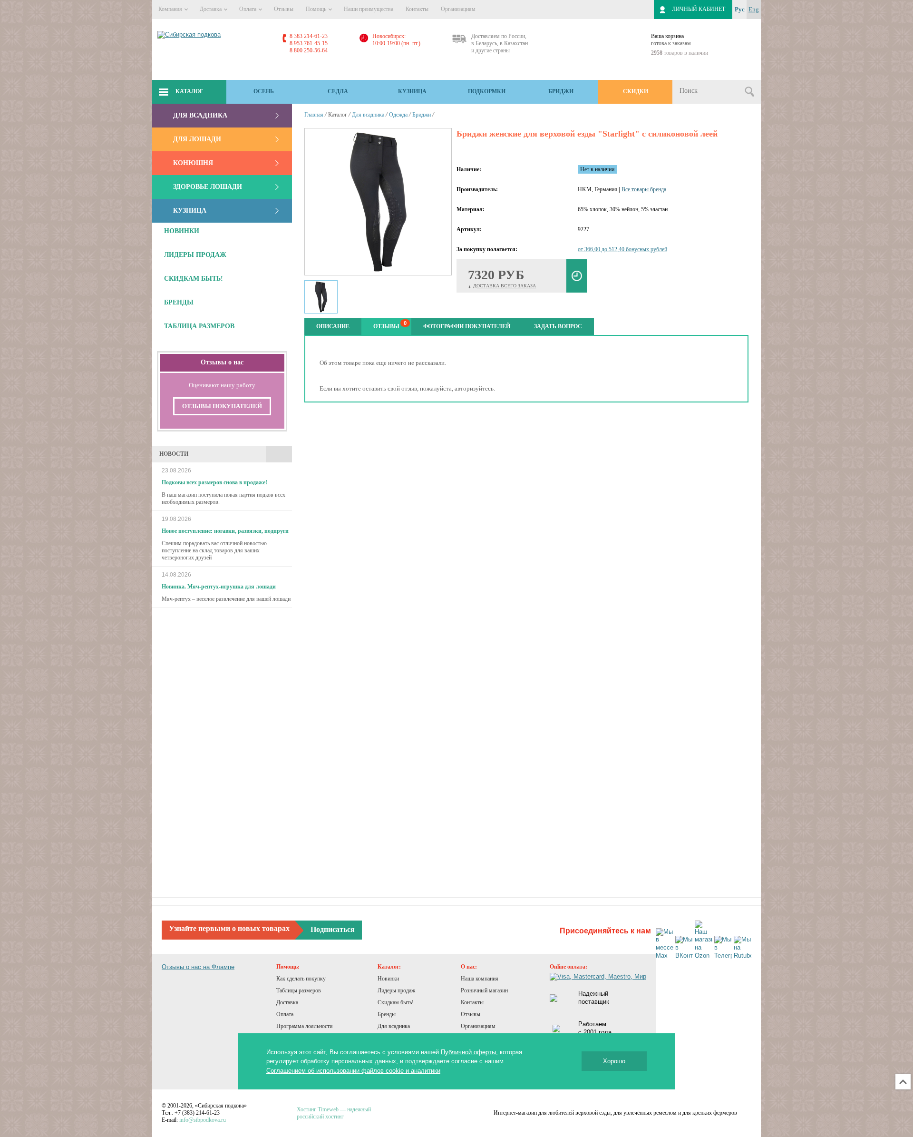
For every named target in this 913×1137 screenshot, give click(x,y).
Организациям (458, 9)
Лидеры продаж (396, 990)
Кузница (412, 91)
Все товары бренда (644, 189)
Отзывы (283, 9)
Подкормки (486, 91)
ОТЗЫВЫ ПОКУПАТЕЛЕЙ (222, 406)
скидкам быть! (193, 278)
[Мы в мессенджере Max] (664, 944)
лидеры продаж (195, 254)
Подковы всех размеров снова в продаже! (214, 482)
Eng (753, 9)
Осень (263, 91)
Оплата (248, 9)
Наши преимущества (368, 9)
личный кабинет (698, 9)
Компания (171, 9)
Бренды (387, 1014)
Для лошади (197, 139)
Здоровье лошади (207, 186)
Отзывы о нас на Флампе (198, 966)
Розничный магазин (484, 990)
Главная (313, 114)
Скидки (635, 91)
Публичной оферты (468, 1052)
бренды (179, 302)
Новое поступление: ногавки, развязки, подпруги (225, 531)
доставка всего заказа (504, 285)
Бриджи (560, 91)
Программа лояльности (304, 1026)
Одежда (398, 114)
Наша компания (479, 978)
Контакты (417, 9)
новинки (181, 231)
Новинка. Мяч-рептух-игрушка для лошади (219, 586)
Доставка (211, 9)
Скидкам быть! (396, 1002)
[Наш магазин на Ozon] (703, 941)
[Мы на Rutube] (742, 948)
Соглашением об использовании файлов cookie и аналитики (353, 1070)
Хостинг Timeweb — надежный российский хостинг (334, 1113)
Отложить (576, 276)
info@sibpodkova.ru (202, 1120)
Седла (338, 91)
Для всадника (200, 115)
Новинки (388, 978)
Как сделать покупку (301, 978)
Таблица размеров (199, 326)
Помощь (317, 9)
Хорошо (614, 1061)
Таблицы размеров (298, 990)
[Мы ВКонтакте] (684, 948)
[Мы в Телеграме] (723, 948)
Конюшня (193, 163)
